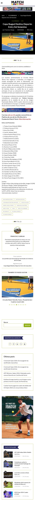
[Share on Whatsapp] (20, 60)
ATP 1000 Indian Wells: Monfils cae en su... (22, 453)
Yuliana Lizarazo (16, 211)
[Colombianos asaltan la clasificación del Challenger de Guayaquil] (8, 464)
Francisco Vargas (9, 30)
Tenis (13, 208)
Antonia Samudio (20, 199)
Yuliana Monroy (7, 214)
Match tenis (6, 208)
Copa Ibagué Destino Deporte (10, 202)
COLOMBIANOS (12, 15)
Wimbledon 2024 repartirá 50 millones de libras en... (22, 483)
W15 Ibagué (6, 211)
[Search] (33, 3)
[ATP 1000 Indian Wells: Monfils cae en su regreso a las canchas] (8, 455)
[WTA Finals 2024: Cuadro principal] (8, 495)
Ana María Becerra (8, 199)
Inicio (3, 15)
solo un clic (11, 115)
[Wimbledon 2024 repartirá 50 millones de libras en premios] (8, 485)
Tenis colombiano (22, 208)
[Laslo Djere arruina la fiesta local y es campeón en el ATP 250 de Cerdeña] (8, 475)
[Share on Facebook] (16, 60)
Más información (25, 119)
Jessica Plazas (25, 202)
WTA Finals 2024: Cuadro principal (21, 493)
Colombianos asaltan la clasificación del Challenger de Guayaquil (22, 463)
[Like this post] (15, 60)
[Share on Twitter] (18, 60)
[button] (3, 290)
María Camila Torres (8, 205)
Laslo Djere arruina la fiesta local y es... (21, 473)
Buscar (6, 322)
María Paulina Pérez (22, 205)
